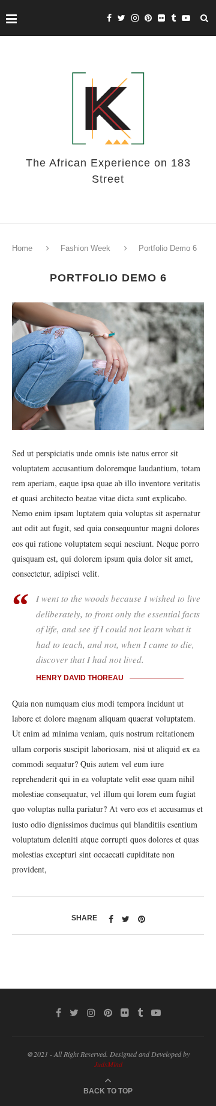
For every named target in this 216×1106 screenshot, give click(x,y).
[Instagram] (135, 18)
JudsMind (108, 1064)
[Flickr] (161, 18)
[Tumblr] (173, 18)
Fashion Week (85, 248)
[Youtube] (186, 18)
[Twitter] (121, 18)
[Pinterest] (148, 18)
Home (23, 248)
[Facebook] (109, 18)
